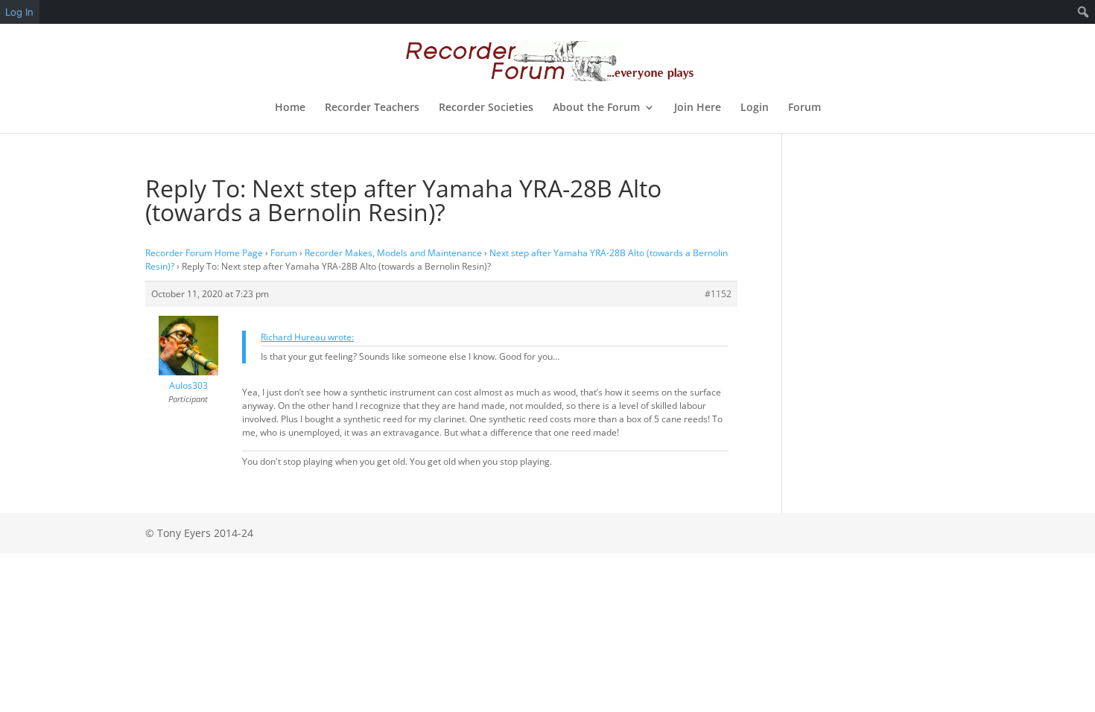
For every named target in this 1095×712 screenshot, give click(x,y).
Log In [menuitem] (19, 12)
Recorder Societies (486, 108)
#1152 (718, 293)
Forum (804, 108)
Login (754, 108)
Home (290, 108)
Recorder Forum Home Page (204, 253)
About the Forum (596, 108)
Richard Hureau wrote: (307, 337)
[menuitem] (1083, 12)
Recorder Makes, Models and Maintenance (393, 253)
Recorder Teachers (372, 108)
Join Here (697, 108)
